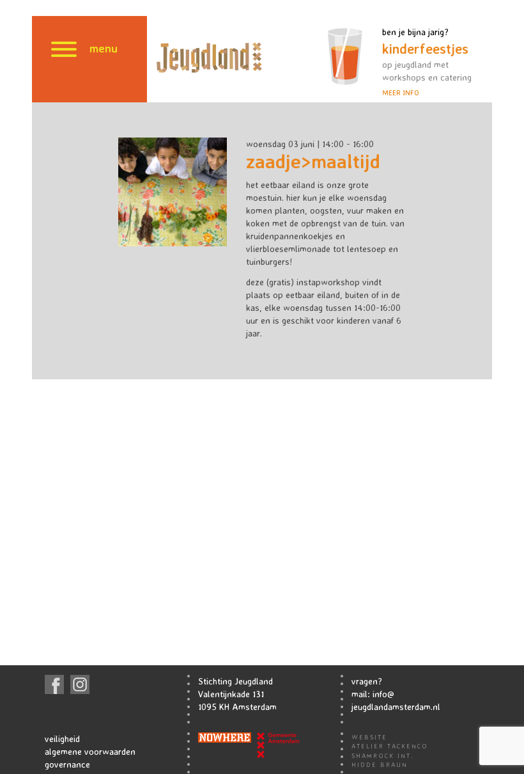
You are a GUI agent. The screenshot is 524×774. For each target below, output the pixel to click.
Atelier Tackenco (389, 746)
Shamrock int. (382, 755)
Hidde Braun (379, 764)
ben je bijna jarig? (427, 61)
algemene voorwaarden (90, 751)
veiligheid (62, 738)
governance (67, 764)
